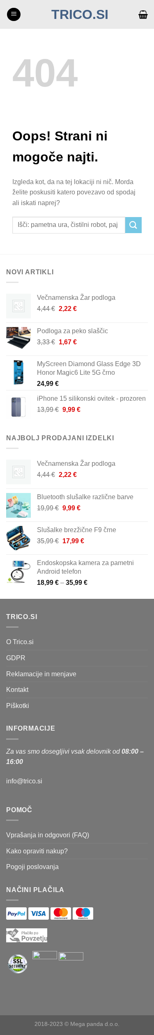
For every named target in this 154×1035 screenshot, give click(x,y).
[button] (14, 14)
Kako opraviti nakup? (37, 851)
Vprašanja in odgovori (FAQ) (47, 835)
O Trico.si (20, 641)
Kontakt (17, 689)
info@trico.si (24, 781)
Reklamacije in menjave (41, 674)
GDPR (15, 657)
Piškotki (17, 705)
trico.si (79, 14)
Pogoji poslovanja (32, 866)
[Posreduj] (133, 225)
